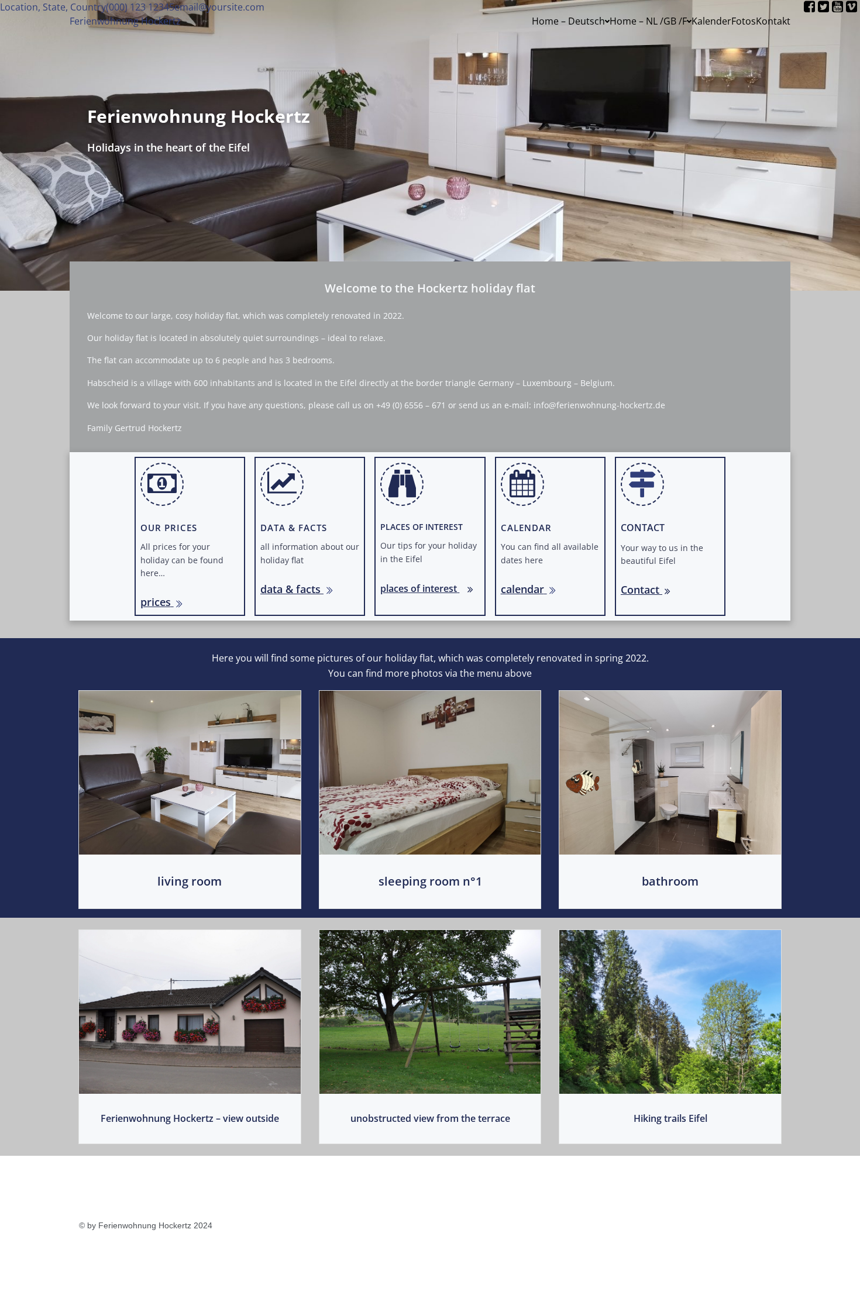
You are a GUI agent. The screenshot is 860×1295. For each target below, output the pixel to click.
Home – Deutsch (568, 21)
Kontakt (773, 21)
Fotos (743, 21)
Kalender (711, 21)
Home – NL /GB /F (648, 21)
